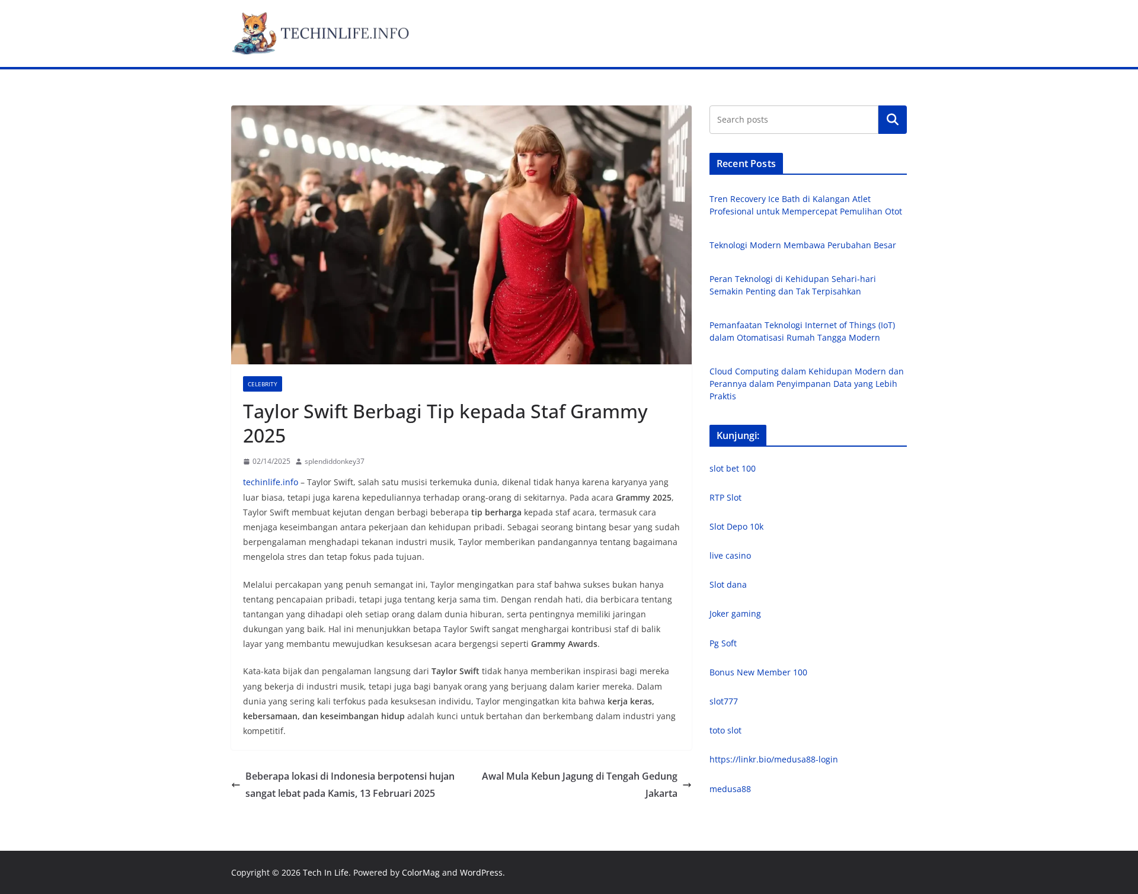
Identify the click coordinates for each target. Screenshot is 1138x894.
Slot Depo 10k (736, 526)
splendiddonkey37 (335, 461)
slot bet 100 (732, 468)
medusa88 (730, 788)
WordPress (481, 872)
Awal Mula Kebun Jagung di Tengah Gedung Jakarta (579, 785)
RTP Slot (725, 497)
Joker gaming (735, 613)
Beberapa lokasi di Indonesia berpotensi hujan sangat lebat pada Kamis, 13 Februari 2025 (350, 785)
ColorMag (421, 872)
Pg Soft (723, 643)
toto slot (725, 730)
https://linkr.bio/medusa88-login (773, 759)
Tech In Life (326, 872)
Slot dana (728, 584)
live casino (730, 555)
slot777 (723, 701)
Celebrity (262, 384)
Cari (893, 119)
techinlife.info (270, 482)
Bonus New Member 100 (758, 672)
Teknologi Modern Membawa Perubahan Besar (802, 245)
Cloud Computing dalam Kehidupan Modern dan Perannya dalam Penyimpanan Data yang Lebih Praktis (806, 384)
